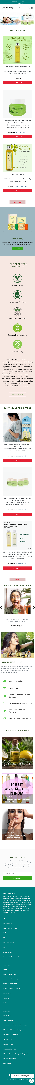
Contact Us (7, 1063)
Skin (4, 938)
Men (4, 947)
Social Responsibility (10, 984)
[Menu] (32, 8)
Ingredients (7, 993)
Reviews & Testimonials (11, 957)
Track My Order (8, 1020)
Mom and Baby (8, 942)
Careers (6, 998)
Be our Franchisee (9, 1058)
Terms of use (7, 1039)
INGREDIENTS (17, 394)
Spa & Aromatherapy (10, 928)
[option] (17, 231)
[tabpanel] (17, 18)
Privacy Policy (8, 1044)
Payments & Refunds (10, 1034)
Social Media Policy (10, 1049)
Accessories (7, 952)
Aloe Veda (15, 1079)
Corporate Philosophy (10, 979)
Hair (4, 933)
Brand (5, 969)
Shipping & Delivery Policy (12, 1030)
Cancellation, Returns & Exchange (15, 1025)
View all (17, 202)
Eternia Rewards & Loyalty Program (15, 1054)
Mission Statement (9, 974)
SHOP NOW (17, 248)
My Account (7, 1015)
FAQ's (5, 1003)
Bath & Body (7, 923)
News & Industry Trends (11, 988)
